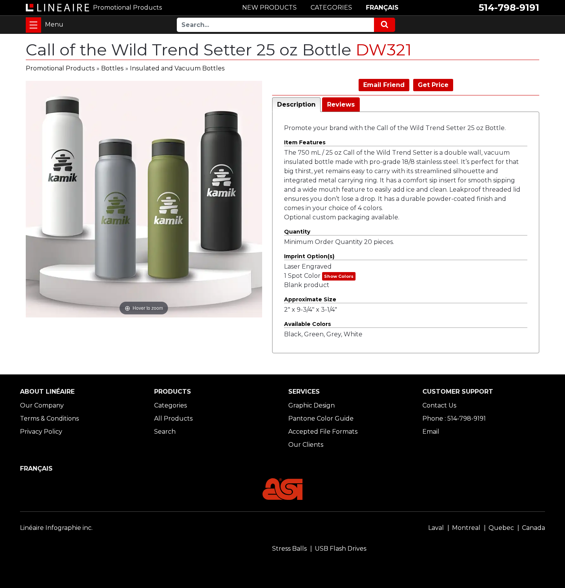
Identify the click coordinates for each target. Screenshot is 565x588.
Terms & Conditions (49, 418)
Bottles (112, 68)
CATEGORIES (331, 7)
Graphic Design (311, 405)
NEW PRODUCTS (269, 7)
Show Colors (339, 276)
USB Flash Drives (340, 548)
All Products (173, 418)
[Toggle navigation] (33, 25)
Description (296, 104)
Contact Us (439, 405)
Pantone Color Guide (321, 418)
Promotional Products (60, 68)
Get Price (433, 85)
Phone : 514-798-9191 (454, 418)
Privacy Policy (41, 431)
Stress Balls (289, 548)
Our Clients (305, 444)
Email (430, 431)
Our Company (42, 405)
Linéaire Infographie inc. (56, 527)
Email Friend (384, 85)
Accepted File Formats (322, 431)
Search (165, 431)
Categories (170, 405)
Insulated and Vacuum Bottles (177, 68)
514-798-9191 (509, 7)
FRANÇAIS (382, 7)
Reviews (341, 104)
